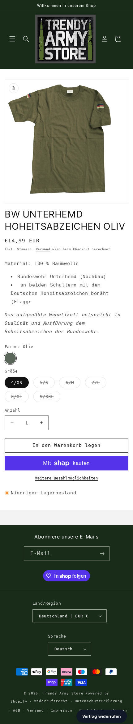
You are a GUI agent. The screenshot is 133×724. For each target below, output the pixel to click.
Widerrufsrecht (51, 701)
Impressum (61, 710)
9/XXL (50, 398)
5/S (47, 384)
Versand (43, 249)
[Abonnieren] (102, 553)
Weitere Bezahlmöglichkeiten (66, 478)
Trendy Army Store (63, 693)
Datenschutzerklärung (98, 701)
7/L (99, 384)
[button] (12, 39)
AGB (16, 710)
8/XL (20, 398)
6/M (73, 384)
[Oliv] (10, 358)
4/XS (16, 382)
